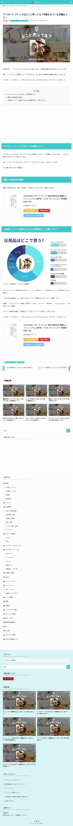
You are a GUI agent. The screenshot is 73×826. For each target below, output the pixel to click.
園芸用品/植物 (9, 622)
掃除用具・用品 (10, 514)
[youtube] (36, 821)
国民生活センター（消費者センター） (15, 815)
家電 (6, 601)
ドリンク (8, 502)
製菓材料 (8, 498)
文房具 (7, 605)
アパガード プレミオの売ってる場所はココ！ (22, 94)
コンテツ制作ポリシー (14, 80)
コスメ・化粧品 (10, 533)
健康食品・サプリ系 (11, 569)
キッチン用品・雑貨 (11, 526)
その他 (7, 630)
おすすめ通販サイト (11, 639)
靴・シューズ (10, 589)
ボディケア (9, 553)
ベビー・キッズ (10, 581)
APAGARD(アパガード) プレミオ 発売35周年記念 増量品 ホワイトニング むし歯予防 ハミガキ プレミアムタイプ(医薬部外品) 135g (45, 199)
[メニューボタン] (2, 2)
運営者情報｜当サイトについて (15, 784)
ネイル (8, 538)
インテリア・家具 (11, 609)
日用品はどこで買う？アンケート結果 (32, 311)
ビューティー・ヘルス (15, 20)
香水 (7, 541)
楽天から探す (44, 210)
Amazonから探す (30, 210)
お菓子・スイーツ (11, 487)
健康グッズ (9, 565)
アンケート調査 (10, 635)
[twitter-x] (34, 821)
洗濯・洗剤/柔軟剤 (11, 511)
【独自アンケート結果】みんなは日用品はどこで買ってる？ (27, 100)
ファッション (9, 585)
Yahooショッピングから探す (34, 215)
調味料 (8, 495)
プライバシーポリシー (12, 780)
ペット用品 (9, 597)
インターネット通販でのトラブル (18, 74)
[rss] (38, 821)
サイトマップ (9, 788)
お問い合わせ (52, 80)
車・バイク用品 (10, 614)
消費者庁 (6, 813)
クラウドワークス (31, 290)
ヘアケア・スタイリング (13, 545)
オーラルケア (25, 20)
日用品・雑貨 (9, 573)
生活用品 (8, 507)
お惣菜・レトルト (11, 491)
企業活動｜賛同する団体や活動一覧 (16, 797)
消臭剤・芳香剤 (10, 518)
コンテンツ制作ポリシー (13, 792)
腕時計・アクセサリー (12, 593)
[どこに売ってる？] (36, 2)
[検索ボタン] (71, 2)
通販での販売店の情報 (15, 97)
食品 (6, 483)
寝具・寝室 (9, 522)
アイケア (8, 561)
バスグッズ (9, 529)
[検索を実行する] (68, 431)
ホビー (7, 577)
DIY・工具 (8, 618)
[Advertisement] (36, 123)
